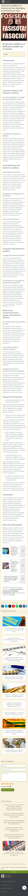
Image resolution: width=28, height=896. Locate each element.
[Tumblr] (20, 606)
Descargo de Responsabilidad (8, 881)
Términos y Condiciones (7, 888)
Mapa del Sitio (4, 892)
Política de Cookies (5, 885)
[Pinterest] (13, 606)
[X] (9, 606)
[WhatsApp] (16, 606)
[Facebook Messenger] (6, 606)
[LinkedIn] (24, 606)
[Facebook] (2, 606)
